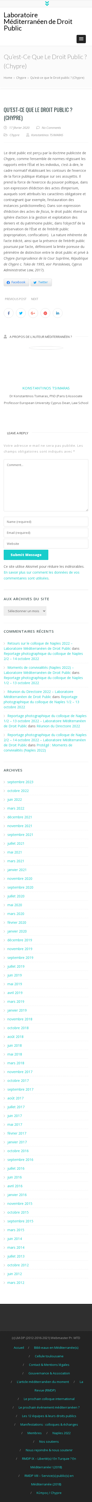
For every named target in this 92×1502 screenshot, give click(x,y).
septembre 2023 (20, 782)
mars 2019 (15, 1001)
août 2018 (15, 1036)
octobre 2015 (18, 1212)
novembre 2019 (19, 948)
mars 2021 (15, 861)
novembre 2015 (19, 1203)
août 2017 (15, 1098)
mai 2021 (14, 852)
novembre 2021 (19, 825)
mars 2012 (15, 1282)
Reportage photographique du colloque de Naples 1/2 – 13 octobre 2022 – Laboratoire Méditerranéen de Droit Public (45, 720)
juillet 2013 (16, 1256)
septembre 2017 (20, 1089)
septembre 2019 (20, 957)
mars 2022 (15, 808)
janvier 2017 (17, 1142)
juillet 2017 (16, 1107)
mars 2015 (15, 1230)
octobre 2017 (18, 1080)
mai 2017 (14, 1124)
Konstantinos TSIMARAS (46, 388)
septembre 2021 (20, 834)
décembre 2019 (19, 940)
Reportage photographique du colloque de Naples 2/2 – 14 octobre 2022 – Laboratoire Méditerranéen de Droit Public (45, 739)
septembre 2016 (20, 1159)
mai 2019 (14, 984)
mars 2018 (15, 1063)
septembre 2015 (20, 1221)
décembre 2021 (19, 817)
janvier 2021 (17, 869)
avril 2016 (15, 1186)
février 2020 (16, 922)
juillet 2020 (16, 896)
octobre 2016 (18, 1150)
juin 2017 (14, 1115)
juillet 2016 (16, 1168)
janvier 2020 (17, 931)
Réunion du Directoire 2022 (58, 726)
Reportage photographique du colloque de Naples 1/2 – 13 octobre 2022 (41, 701)
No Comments (51, 127)
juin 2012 (14, 1273)
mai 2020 (14, 905)
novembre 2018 (19, 1019)
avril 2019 (15, 992)
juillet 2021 (16, 843)
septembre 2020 (20, 887)
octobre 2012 (18, 1265)
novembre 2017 (19, 1071)
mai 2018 (14, 1054)
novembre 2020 (19, 878)
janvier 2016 (17, 1194)
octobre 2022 (18, 790)
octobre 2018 (18, 1027)
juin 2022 (14, 799)
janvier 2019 (17, 1010)
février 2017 (16, 1133)
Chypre (14, 135)
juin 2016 (14, 1177)
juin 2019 (14, 975)
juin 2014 (14, 1238)
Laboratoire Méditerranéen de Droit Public (38, 21)
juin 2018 (14, 1045)
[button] (81, 39)
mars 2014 (15, 1247)
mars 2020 (15, 913)
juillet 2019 (16, 966)
